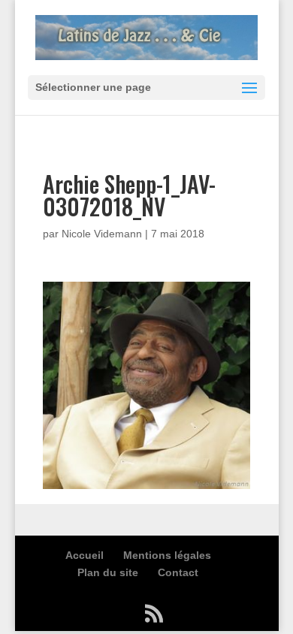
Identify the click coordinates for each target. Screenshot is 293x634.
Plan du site (107, 572)
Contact (178, 572)
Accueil (84, 555)
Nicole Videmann (102, 234)
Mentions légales (167, 555)
